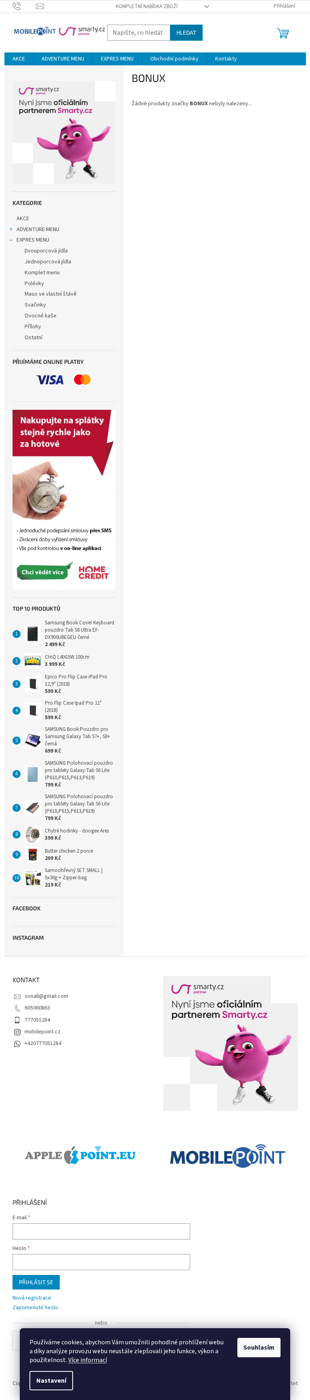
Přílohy (33, 327)
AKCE (23, 219)
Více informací (87, 1360)
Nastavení (51, 1380)
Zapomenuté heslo (35, 1308)
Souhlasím (258, 1347)
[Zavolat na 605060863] (24, 6)
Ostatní (33, 338)
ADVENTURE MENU (38, 229)
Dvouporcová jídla (46, 251)
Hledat (186, 32)
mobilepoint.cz (43, 1032)
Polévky (34, 284)
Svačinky (35, 305)
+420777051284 (43, 1043)
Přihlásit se (36, 1282)
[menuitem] (18, 58)
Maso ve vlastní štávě (51, 294)
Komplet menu (42, 273)
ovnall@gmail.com (46, 996)
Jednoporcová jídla (48, 262)
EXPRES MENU (33, 240)
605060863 (37, 1008)
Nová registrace (32, 1298)
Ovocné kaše (41, 316)
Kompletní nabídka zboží (147, 6)
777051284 (37, 1020)
